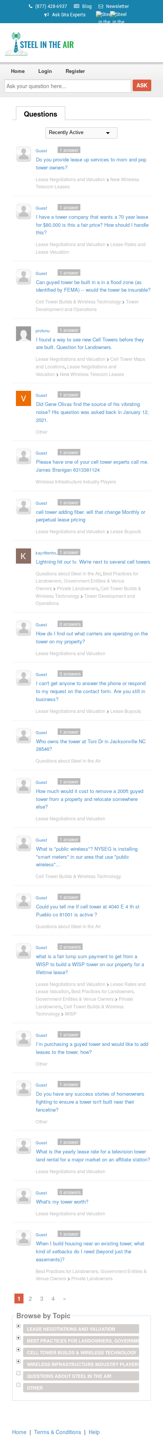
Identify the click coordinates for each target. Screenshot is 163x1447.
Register (75, 70)
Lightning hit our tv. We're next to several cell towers (93, 561)
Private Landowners (77, 588)
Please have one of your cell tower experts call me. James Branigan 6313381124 (92, 465)
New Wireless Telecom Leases (92, 374)
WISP (71, 1013)
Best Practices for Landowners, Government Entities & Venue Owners (87, 580)
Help (94, 1432)
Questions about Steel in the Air (68, 573)
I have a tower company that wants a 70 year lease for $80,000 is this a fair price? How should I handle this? (92, 224)
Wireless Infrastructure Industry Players (76, 481)
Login (45, 70)
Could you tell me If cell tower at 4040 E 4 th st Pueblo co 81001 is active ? (87, 910)
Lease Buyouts (125, 531)
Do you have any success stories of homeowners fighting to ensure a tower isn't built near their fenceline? (90, 1101)
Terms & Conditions (57, 1432)
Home (18, 70)
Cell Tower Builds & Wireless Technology (78, 301)
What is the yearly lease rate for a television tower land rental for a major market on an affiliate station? (93, 1155)
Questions (40, 114)
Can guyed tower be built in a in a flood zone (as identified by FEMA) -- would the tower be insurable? (93, 286)
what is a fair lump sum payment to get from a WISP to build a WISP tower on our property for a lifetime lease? (90, 964)
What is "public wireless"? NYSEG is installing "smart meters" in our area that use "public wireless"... (87, 856)
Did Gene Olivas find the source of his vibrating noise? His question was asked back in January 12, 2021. (92, 411)
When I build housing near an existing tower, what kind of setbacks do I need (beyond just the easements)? (90, 1251)
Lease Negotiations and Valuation (70, 179)
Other (41, 431)
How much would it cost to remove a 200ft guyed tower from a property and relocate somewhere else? (89, 798)
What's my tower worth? (62, 1201)
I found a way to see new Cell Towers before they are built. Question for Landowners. (90, 343)
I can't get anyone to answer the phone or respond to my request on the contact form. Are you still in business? (91, 691)
